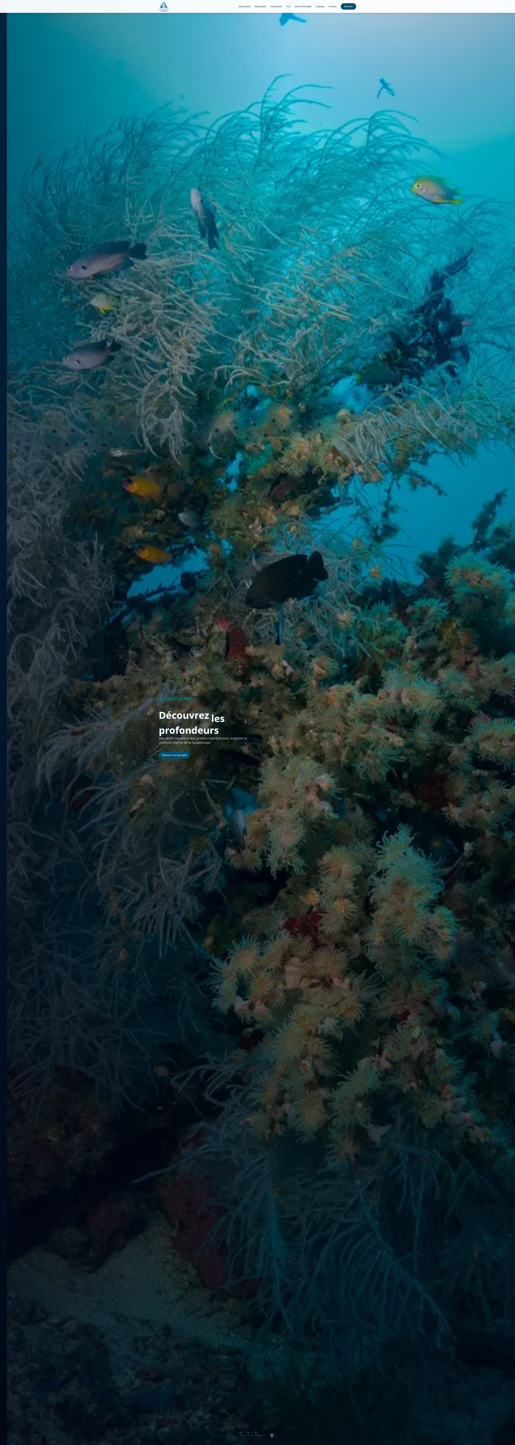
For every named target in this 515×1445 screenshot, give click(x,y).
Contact (332, 6)
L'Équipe (320, 6)
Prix (288, 6)
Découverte (244, 6)
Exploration (260, 6)
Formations (276, 6)
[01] (242, 1435)
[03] (260, 1435)
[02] (250, 1435)
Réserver (348, 6)
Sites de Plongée (303, 6)
